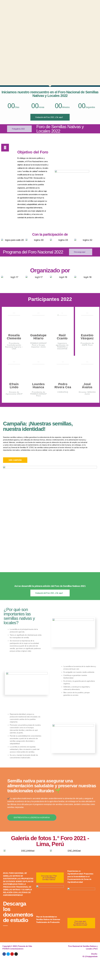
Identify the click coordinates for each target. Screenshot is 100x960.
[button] (3, 239)
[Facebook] (4, 954)
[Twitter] (8, 954)
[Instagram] (16, 954)
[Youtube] (12, 954)
